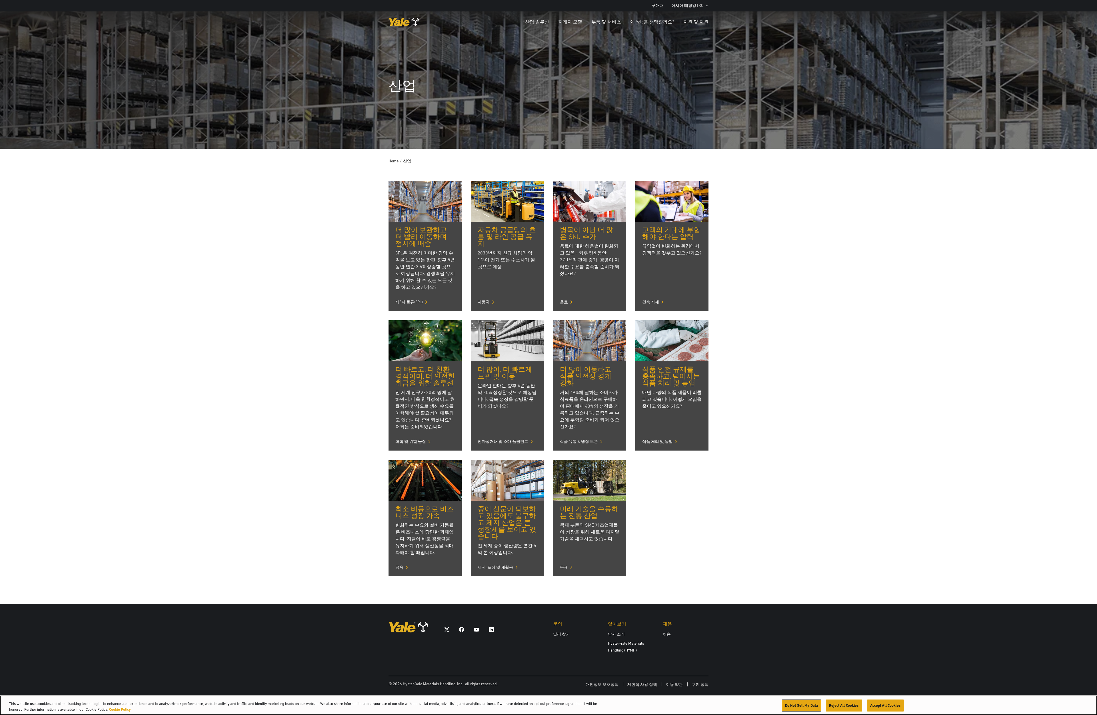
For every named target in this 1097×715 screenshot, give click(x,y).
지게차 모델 (570, 21)
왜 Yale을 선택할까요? (652, 21)
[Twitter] (446, 629)
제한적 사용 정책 (642, 684)
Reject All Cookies (844, 705)
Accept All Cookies (885, 705)
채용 (667, 634)
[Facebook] (461, 629)
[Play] (1079, 131)
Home (394, 161)
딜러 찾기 (561, 634)
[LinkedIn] (491, 629)
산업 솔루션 (537, 21)
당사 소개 (616, 634)
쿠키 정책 (700, 684)
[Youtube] (476, 629)
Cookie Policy (120, 709)
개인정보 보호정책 (602, 684)
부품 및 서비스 (606, 21)
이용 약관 (674, 684)
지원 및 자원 (695, 21)
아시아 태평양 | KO (687, 5)
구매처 (658, 5)
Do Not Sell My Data (801, 705)
